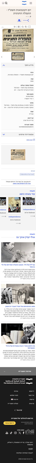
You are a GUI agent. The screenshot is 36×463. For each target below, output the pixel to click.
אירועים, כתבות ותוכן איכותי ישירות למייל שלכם (27, 423)
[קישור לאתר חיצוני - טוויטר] (20, 433)
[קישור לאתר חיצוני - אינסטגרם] (15, 433)
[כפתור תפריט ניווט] (31, 3)
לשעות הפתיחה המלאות (24, 453)
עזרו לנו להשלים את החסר (22, 183)
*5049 (31, 449)
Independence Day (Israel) (27, 174)
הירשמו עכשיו (9, 423)
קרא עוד (19, 410)
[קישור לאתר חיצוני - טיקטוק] (11, 433)
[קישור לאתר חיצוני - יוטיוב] (7, 433)
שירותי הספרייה (24, 371)
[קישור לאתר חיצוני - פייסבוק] (23, 433)
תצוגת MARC (30, 140)
